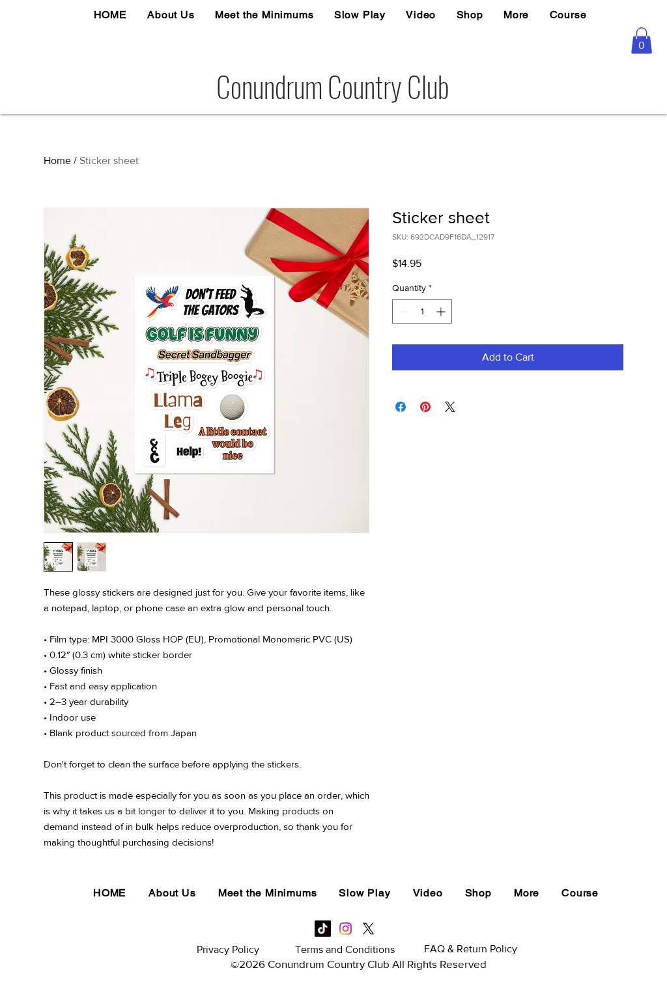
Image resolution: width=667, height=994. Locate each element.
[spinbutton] (422, 311)
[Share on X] (450, 407)
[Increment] (442, 311)
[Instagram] (345, 928)
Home (57, 160)
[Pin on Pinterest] (425, 407)
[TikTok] (323, 928)
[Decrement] (402, 311)
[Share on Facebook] (400, 407)
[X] (368, 928)
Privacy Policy (228, 949)
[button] (642, 40)
